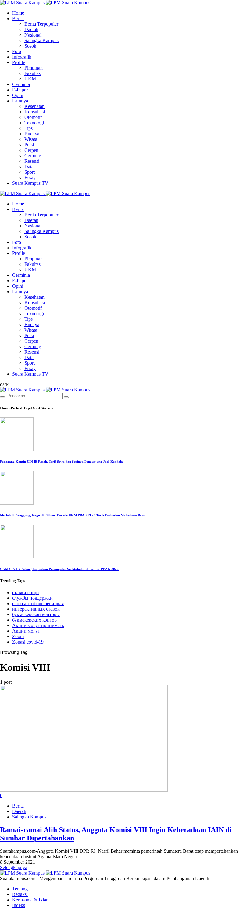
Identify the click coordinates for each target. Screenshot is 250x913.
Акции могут (26, 630)
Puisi (29, 144)
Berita (18, 18)
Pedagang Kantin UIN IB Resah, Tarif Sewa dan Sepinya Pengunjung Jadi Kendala (61, 461)
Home (18, 13)
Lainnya (20, 100)
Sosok (30, 45)
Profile (18, 62)
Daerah (31, 29)
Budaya (31, 133)
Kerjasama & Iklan (30, 899)
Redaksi (20, 894)
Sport (29, 172)
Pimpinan (33, 67)
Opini (17, 95)
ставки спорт (25, 592)
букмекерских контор (34, 619)
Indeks (18, 905)
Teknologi (34, 122)
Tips (28, 128)
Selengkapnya (13, 867)
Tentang (20, 888)
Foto (16, 51)
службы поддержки (32, 598)
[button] (4, 384)
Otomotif (33, 117)
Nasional (32, 34)
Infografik (21, 56)
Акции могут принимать (38, 625)
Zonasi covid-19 (28, 641)
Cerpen (31, 150)
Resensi (31, 161)
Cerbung (32, 155)
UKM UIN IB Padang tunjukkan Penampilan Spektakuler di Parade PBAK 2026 (59, 569)
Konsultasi (34, 111)
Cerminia (21, 84)
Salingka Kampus (41, 40)
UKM (30, 78)
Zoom (18, 636)
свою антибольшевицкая (38, 603)
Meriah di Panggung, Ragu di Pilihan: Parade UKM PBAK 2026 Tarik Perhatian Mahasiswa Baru (72, 515)
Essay (30, 177)
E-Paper (20, 89)
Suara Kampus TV (30, 183)
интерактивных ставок (36, 609)
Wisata (30, 139)
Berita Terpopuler (41, 24)
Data (29, 166)
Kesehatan (34, 106)
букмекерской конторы (36, 614)
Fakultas (32, 73)
